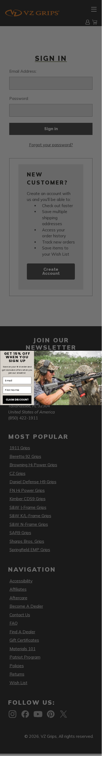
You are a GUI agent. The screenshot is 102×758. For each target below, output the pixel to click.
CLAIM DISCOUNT (16, 399)
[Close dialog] (99, 354)
